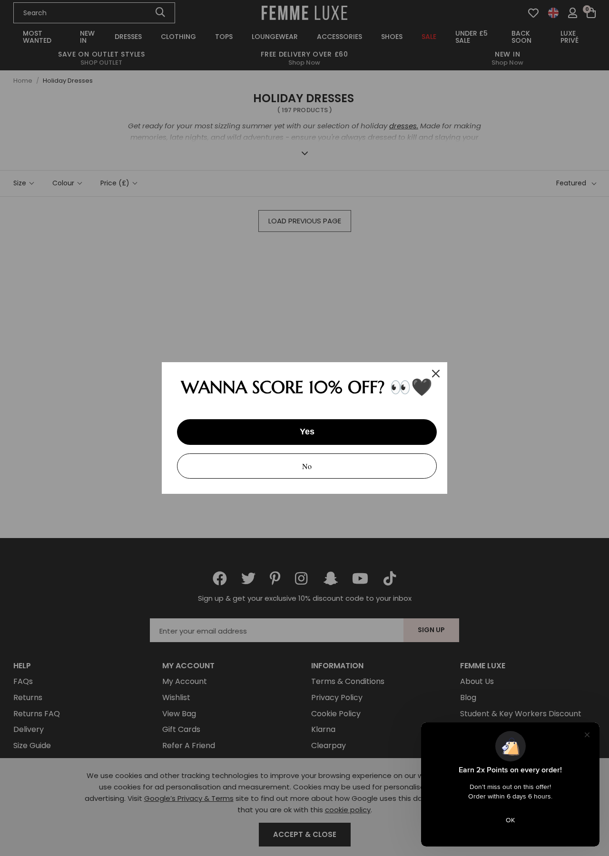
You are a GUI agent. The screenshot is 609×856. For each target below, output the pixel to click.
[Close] (435, 373)
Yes (307, 431)
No (307, 466)
